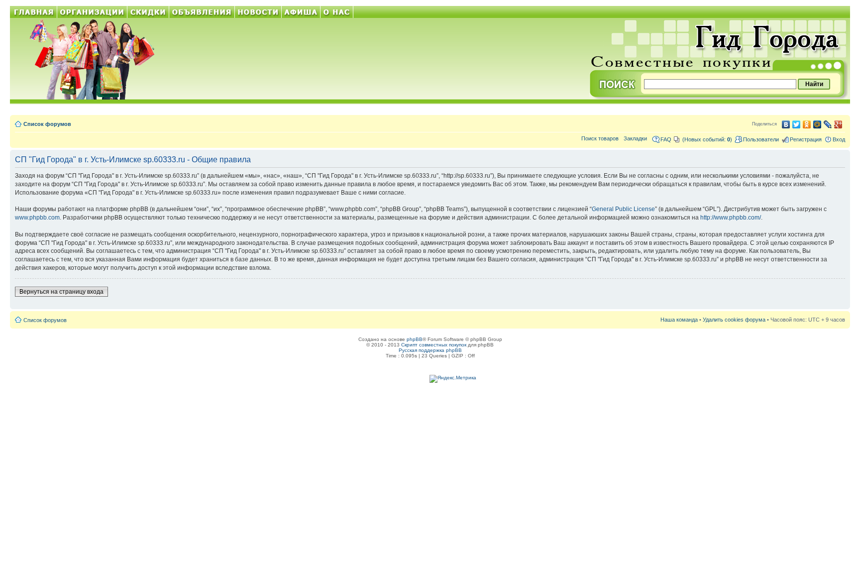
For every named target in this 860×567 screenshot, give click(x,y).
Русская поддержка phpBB (430, 350)
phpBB (415, 339)
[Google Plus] (838, 124)
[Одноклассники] (807, 124)
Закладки (635, 138)
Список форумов (47, 124)
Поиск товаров (600, 138)
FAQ (665, 139)
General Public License (623, 209)
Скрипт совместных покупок (433, 344)
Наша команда (679, 320)
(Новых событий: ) (707, 139)
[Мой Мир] (817, 124)
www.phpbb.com (37, 217)
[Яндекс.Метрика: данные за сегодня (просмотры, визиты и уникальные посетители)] (453, 379)
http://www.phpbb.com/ (730, 217)
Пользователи (761, 139)
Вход (839, 139)
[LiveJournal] (828, 124)
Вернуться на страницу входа (61, 291)
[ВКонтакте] (786, 124)
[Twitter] (796, 124)
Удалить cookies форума (734, 320)
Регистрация (806, 139)
